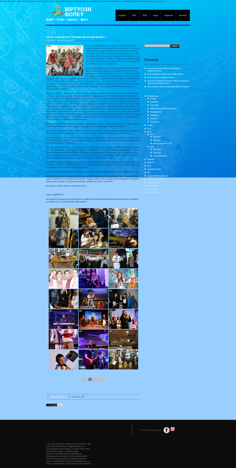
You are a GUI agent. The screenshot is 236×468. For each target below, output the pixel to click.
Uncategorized (65, 41)
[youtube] (173, 429)
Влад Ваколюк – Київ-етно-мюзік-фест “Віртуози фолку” (168, 86)
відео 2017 (157, 140)
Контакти (183, 15)
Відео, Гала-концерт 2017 (162, 143)
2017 (152, 134)
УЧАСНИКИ (154, 105)
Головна (121, 16)
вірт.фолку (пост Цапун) (156, 179)
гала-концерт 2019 (154, 169)
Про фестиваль (153, 96)
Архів (154, 16)
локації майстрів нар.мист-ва (157, 176)
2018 (152, 147)
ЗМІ (148, 172)
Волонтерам (154, 122)
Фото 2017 (157, 137)
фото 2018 (157, 149)
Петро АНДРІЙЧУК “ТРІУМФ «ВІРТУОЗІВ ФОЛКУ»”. (165, 74)
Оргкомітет (154, 115)
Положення (154, 102)
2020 (144, 15)
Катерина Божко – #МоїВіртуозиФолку (161, 77)
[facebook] (166, 430)
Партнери (153, 118)
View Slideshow (93, 374)
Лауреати (168, 15)
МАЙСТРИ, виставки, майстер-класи (163, 108)
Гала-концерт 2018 (160, 156)
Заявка (150, 125)
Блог (134, 15)
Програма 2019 (155, 112)
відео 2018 (157, 152)
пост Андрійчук (153, 182)
